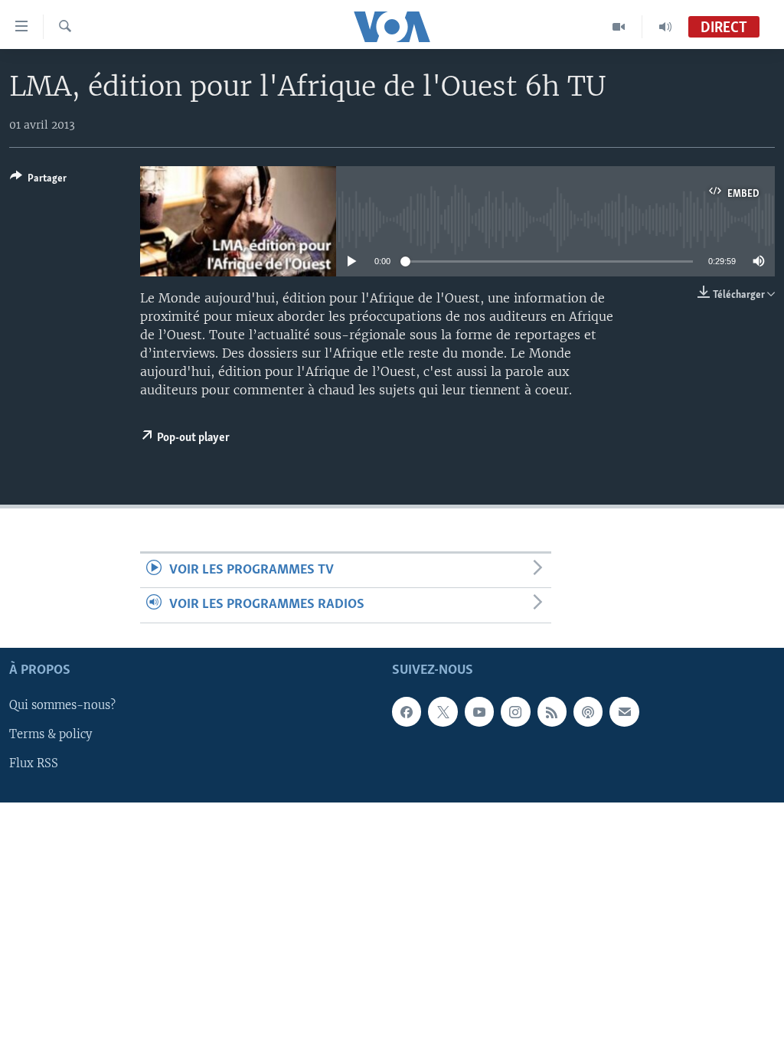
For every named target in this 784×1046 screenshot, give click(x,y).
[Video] (619, 26)
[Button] (38, 180)
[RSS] (552, 711)
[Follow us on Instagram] (515, 711)
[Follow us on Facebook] (406, 711)
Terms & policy (50, 734)
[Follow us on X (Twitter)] (442, 711)
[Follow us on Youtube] (479, 711)
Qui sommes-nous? (62, 705)
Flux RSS (33, 763)
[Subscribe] (624, 711)
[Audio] (665, 26)
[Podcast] (588, 711)
